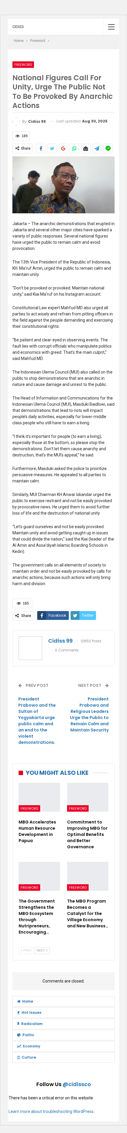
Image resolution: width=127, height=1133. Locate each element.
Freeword (23, 64)
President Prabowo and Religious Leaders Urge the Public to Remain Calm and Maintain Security (89, 714)
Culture (29, 1057)
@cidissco (77, 1084)
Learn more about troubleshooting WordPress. (52, 1111)
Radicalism (32, 1023)
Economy (31, 1046)
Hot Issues (31, 1012)
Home (27, 1001)
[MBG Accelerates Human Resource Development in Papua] (39, 797)
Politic (28, 1034)
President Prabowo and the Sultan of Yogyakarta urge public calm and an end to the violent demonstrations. (37, 720)
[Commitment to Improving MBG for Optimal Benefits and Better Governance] (87, 797)
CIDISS (18, 26)
